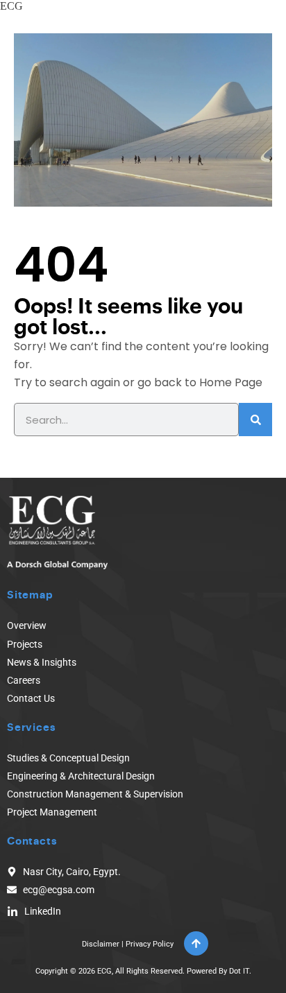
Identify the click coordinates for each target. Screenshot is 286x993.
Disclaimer (100, 944)
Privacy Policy (150, 944)
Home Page (230, 382)
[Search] (255, 419)
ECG (11, 6)
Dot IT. (240, 971)
